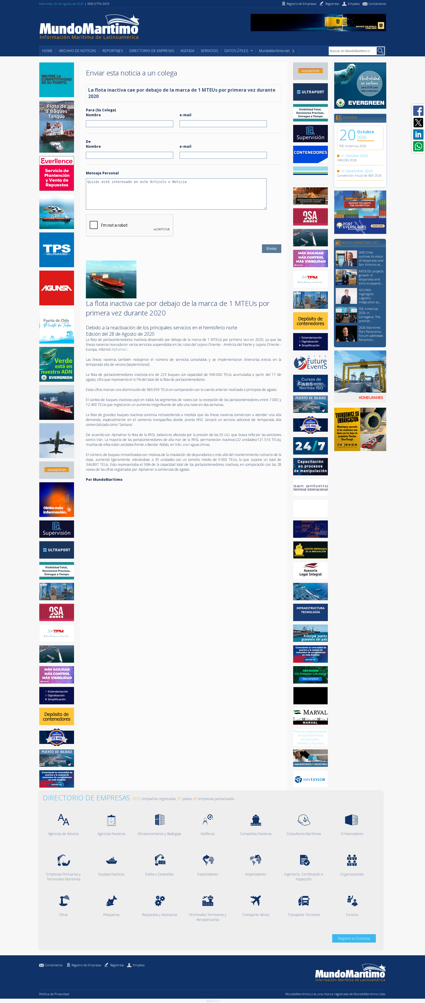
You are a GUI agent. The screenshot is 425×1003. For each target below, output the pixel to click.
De (88, 141)
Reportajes (112, 50)
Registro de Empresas (86, 965)
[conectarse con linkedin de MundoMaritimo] (418, 134)
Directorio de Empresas (151, 50)
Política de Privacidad (54, 994)
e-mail (185, 114)
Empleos (139, 965)
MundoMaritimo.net (274, 50)
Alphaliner (119, 349)
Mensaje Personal (102, 173)
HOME (47, 50)
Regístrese (117, 965)
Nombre (93, 114)
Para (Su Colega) (101, 110)
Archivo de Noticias (77, 50)
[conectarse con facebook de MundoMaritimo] (418, 111)
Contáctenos (53, 965)
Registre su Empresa (354, 938)
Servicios (209, 50)
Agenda (187, 50)
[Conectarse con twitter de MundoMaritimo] (418, 122)
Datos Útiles (236, 50)
